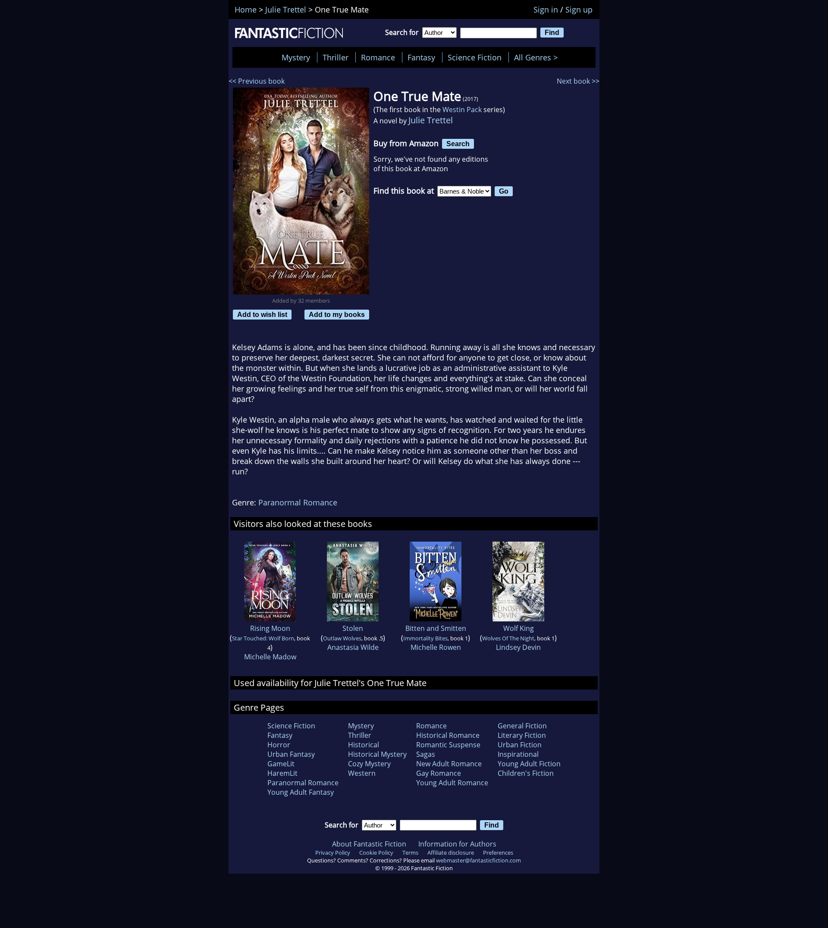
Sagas (425, 754)
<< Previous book (257, 81)
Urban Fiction (520, 744)
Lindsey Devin (518, 647)
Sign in (545, 9)
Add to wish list (262, 314)
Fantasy (421, 57)
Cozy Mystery (369, 763)
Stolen (352, 628)
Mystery (296, 57)
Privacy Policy (332, 852)
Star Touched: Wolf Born (263, 638)
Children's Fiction (526, 773)
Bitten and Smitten (435, 628)
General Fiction (522, 725)
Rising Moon (270, 628)
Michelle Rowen (436, 647)
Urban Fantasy (291, 754)
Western (362, 773)
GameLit (281, 763)
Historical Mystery (377, 754)
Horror (278, 744)
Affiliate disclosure (450, 852)
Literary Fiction (522, 735)
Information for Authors (457, 844)
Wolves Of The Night (508, 638)
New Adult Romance (449, 763)
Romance (378, 57)
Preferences (498, 852)
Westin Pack (462, 109)
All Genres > (538, 57)
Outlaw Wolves (342, 638)
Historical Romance (448, 735)
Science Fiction (475, 57)
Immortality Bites (425, 638)
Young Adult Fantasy (300, 792)
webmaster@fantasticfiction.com (478, 860)
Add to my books (337, 314)
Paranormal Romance (297, 502)
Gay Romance (438, 773)
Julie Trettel (430, 120)
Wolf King (518, 628)
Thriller (335, 57)
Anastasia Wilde (353, 647)
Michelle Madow (270, 657)
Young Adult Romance (452, 782)
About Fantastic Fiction (369, 844)
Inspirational (518, 754)
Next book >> (578, 81)
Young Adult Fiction (529, 763)
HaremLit (282, 773)
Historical (363, 744)
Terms (410, 852)
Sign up (579, 9)
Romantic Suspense (448, 744)
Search (458, 143)
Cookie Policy (376, 852)
